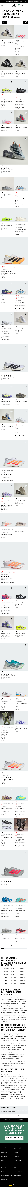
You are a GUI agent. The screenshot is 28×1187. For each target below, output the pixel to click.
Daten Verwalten (18, 1167)
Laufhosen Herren (4, 983)
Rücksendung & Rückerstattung (18, 1148)
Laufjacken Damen (13, 971)
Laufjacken (13, 968)
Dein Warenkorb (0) (18, 1119)
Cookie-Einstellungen (6, 1167)
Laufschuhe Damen (13, 980)
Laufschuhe (13, 977)
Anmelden (7, 1119)
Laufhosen (4, 977)
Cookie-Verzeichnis (18, 1171)
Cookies (3, 1171)
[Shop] (14, 6)
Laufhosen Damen (4, 980)
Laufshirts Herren (21, 974)
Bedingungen (4, 1179)
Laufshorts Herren (22, 980)
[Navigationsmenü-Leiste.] (2, 5)
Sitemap (16, 1152)
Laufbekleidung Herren (5, 974)
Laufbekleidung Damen (5, 971)
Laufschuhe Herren (13, 983)
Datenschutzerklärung (6, 1175)
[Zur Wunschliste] (6, 5)
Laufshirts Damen (21, 971)
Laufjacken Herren (13, 974)
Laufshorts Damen (22, 977)
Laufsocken (22, 983)
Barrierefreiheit (17, 1175)
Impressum (4, 1156)
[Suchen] (22, 5)
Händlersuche (17, 1160)
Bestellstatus (4, 1152)
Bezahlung (16, 1156)
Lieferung (3, 1147)
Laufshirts (21, 968)
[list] (11, 22)
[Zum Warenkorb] (25, 5)
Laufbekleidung (5, 968)
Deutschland (16, 1184)
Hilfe (2, 1160)
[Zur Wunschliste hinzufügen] (11, 27)
